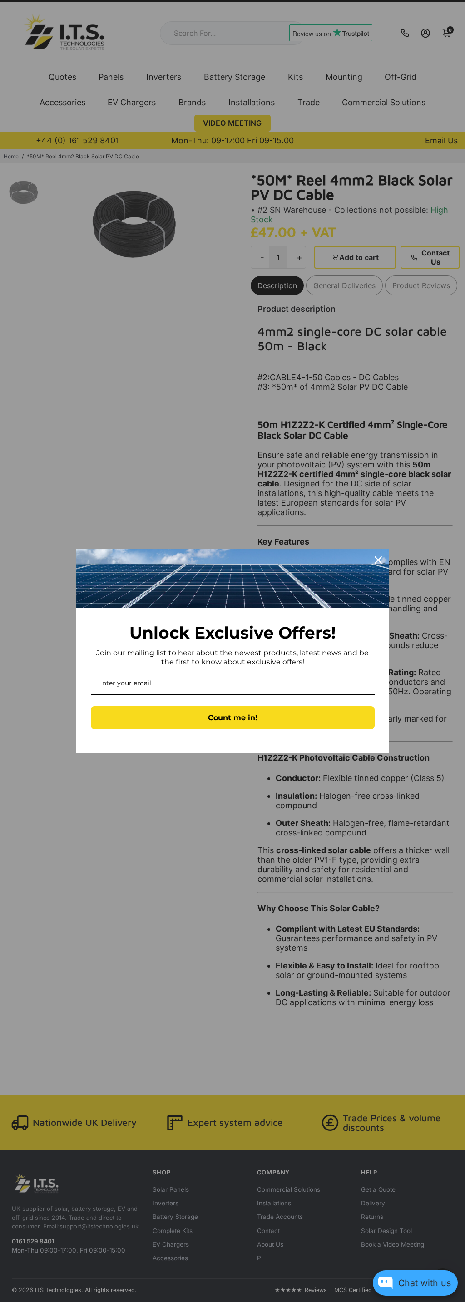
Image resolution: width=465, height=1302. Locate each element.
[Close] (378, 560)
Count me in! (232, 717)
